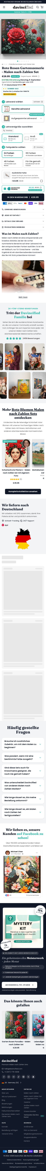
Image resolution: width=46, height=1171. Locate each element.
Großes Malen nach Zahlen (31, 1106)
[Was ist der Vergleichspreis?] (39, 76)
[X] (28, 1077)
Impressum (33, 1167)
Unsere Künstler (30, 1111)
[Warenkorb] (42, 7)
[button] (23, 177)
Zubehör (27, 1102)
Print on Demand (30, 1130)
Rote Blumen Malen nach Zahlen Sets (22, 64)
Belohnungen (7, 1107)
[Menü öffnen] (4, 7)
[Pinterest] (23, 1077)
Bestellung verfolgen (10, 1130)
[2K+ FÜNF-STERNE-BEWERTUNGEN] (23, 371)
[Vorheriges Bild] (3, 36)
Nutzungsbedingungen (31, 1160)
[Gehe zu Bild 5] (24, 61)
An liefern (13, 85)
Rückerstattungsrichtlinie (23, 1163)
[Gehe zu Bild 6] (26, 61)
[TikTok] (19, 1077)
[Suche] (37, 7)
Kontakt (5, 1127)
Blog (3, 1100)
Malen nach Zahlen (31, 1093)
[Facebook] (4, 1077)
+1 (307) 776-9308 (11, 1072)
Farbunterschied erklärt (11, 1111)
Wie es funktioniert (9, 1097)
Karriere (27, 1141)
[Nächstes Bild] (43, 36)
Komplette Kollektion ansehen (23, 491)
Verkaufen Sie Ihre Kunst (34, 1116)
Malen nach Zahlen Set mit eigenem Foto (33, 1097)
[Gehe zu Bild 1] (17, 61)
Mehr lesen (23, 297)
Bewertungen (7, 1104)
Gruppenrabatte (30, 1137)
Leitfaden (37, 102)
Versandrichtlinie (7, 1163)
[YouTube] (14, 1077)
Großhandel (28, 1127)
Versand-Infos (7, 1134)
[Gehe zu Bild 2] (19, 61)
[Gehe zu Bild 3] (21, 61)
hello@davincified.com (13, 1069)
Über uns (5, 1093)
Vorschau (9, 130)
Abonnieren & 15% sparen (17, 985)
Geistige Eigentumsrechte (18, 1167)
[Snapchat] (33, 1077)
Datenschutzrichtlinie (14, 1160)
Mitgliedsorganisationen (33, 1134)
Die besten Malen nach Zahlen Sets (11, 1115)
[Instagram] (9, 1077)
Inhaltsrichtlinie (39, 1163)
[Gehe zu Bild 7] (28, 61)
